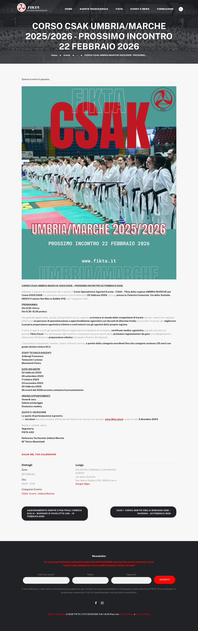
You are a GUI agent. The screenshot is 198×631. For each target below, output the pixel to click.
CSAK (25, 493)
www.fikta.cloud (114, 419)
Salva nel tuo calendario (39, 454)
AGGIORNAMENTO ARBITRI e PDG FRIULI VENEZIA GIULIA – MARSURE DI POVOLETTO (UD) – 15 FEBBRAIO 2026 (54, 513)
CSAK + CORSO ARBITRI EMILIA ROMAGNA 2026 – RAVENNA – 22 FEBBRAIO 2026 (143, 512)
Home (54, 55)
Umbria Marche (46, 493)
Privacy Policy (143, 614)
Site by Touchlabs (57, 614)
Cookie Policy (126, 614)
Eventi (67, 55)
